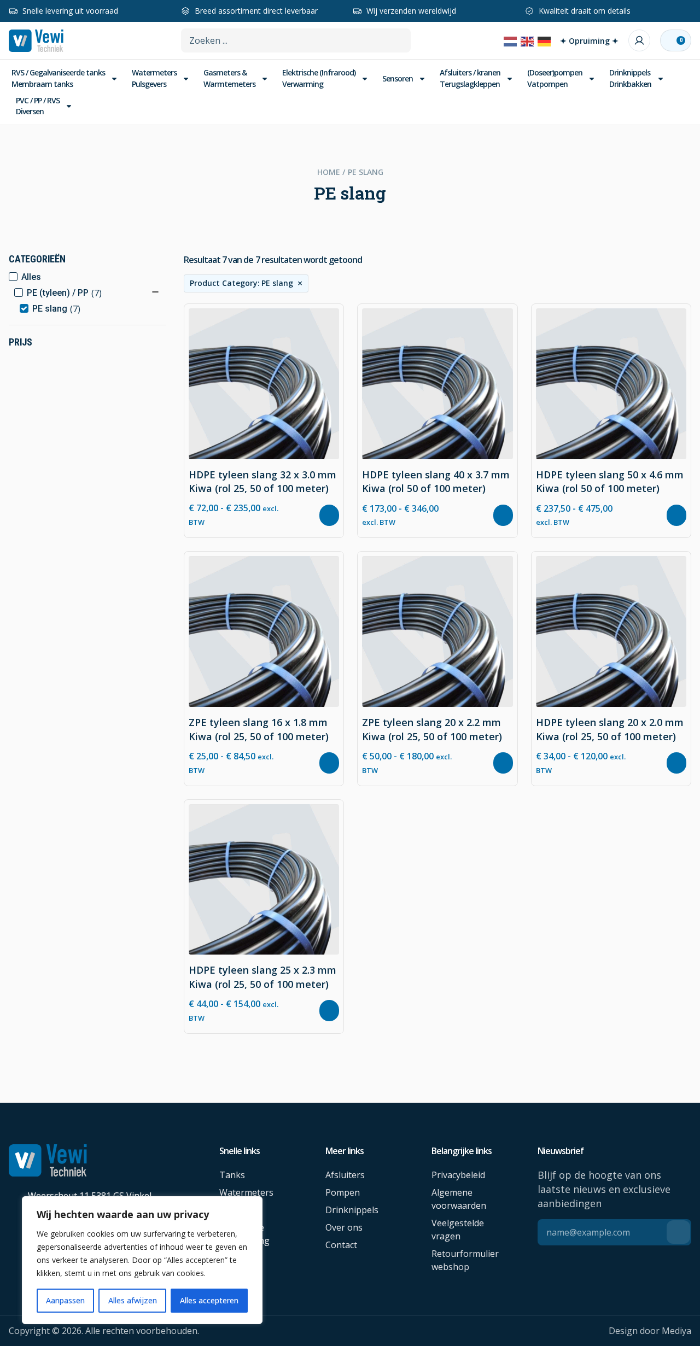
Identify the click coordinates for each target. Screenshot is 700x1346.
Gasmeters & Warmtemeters (229, 78)
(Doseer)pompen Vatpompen (554, 78)
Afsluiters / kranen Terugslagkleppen (470, 78)
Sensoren (397, 78)
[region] (142, 1260)
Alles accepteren (209, 1300)
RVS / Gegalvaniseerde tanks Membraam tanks (58, 78)
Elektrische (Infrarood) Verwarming (318, 78)
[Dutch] (511, 40)
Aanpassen (65, 1300)
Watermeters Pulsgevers (154, 78)
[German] (545, 40)
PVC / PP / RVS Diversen (38, 105)
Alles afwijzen (132, 1300)
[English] (528, 40)
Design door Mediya (650, 1331)
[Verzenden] (678, 1232)
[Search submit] (401, 39)
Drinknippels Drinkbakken (630, 78)
